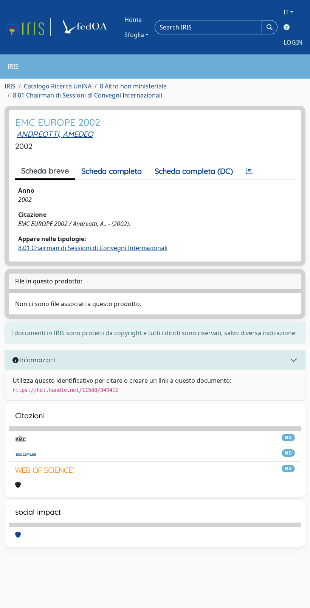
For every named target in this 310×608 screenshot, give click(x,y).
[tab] (249, 171)
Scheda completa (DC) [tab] (194, 171)
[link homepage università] (86, 27)
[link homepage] (28, 27)
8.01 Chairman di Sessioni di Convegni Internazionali (87, 95)
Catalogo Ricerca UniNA (57, 86)
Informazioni (37, 360)
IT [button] (286, 12)
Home (133, 19)
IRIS (10, 86)
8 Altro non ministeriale (133, 86)
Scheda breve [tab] (45, 170)
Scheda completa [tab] (111, 171)
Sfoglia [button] (134, 35)
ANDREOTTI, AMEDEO (55, 134)
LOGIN (293, 42)
